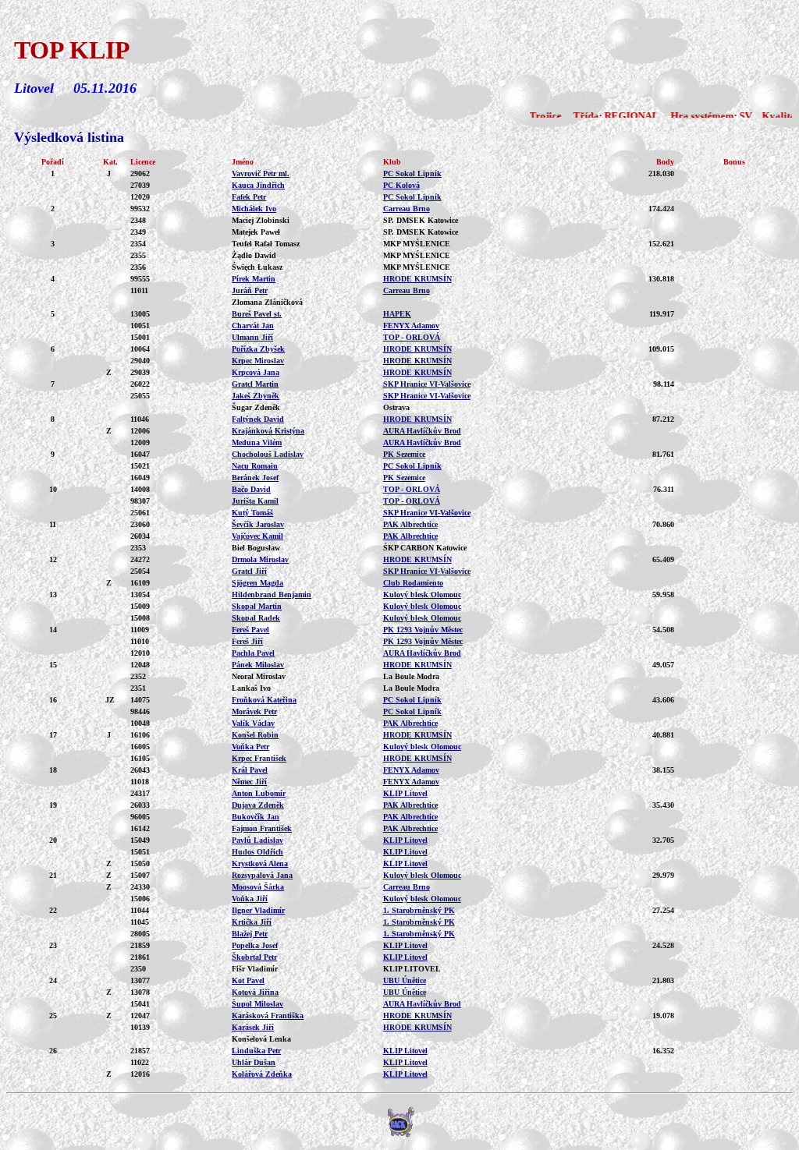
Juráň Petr (250, 290)
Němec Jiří (249, 781)
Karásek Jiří (253, 1027)
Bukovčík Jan (255, 816)
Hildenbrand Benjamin (271, 594)
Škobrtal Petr (254, 957)
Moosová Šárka (258, 887)
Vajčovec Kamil (257, 536)
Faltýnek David (258, 419)
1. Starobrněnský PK (419, 910)
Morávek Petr (254, 711)
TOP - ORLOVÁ (411, 337)
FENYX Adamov (411, 325)
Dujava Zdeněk (258, 805)
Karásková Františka (268, 1015)
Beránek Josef (255, 477)
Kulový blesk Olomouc (422, 594)
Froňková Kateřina (264, 699)
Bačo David (251, 489)
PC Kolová (401, 185)
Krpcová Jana (255, 372)
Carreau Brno (406, 208)
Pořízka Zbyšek (258, 349)
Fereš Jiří (247, 641)
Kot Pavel (248, 980)
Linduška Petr (256, 1050)
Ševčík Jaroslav (258, 524)
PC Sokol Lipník (412, 173)
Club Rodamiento (413, 583)
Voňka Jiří (250, 898)
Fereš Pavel (250, 629)
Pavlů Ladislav (257, 840)
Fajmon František (262, 828)
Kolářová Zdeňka (262, 1074)
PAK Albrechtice (410, 524)
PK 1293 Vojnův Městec (423, 629)
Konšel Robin (255, 735)
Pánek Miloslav (258, 664)
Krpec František (259, 758)
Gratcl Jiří (249, 571)
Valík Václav (253, 723)
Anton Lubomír (259, 793)
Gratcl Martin (255, 384)
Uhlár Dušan (253, 1062)
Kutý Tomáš (252, 512)
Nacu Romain (255, 466)
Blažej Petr (250, 933)
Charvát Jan (253, 325)
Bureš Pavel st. (257, 314)
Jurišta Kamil (255, 501)
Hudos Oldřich (257, 851)
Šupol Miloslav (257, 1004)
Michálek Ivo (254, 208)
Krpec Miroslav (258, 360)
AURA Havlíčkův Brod (422, 430)
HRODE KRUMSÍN (417, 278)
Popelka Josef (255, 945)
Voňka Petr (250, 746)
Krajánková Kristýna (268, 430)
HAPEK (397, 314)
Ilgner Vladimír (258, 910)
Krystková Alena (260, 863)
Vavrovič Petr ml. (260, 173)
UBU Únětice (404, 980)
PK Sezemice (404, 454)
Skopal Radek (256, 618)
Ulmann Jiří (252, 337)
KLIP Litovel (405, 793)
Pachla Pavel (253, 653)
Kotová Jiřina (255, 992)
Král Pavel (250, 770)
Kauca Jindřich (258, 185)
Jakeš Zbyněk (255, 395)
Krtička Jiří (252, 922)
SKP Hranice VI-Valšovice (427, 384)
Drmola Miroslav (260, 559)
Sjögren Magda (257, 583)
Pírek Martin (253, 278)
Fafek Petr (249, 197)
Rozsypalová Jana (262, 875)
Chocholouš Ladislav (268, 454)
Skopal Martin (257, 606)
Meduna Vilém (257, 442)
